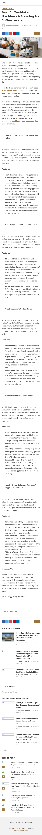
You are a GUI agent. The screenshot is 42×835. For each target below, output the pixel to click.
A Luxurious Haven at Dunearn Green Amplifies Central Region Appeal (25, 763)
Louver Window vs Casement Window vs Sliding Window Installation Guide (28, 737)
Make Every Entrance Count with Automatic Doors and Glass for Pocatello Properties (28, 636)
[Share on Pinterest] (14, 33)
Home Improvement (8, 8)
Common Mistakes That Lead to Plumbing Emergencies (23, 796)
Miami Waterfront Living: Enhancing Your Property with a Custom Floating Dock (25, 786)
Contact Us (15, 823)
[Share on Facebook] (3, 33)
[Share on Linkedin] (17, 33)
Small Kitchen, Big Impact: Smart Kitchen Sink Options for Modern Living (23, 774)
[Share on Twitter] (7, 33)
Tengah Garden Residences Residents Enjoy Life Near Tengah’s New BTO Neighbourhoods (27, 654)
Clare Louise (23, 643)
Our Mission (27, 823)
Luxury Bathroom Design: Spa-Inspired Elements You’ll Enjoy (28, 705)
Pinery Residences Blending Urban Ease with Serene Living (28, 721)
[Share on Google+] (10, 33)
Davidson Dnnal (24, 710)
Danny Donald (13, 25)
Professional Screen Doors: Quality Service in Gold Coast (28, 671)
